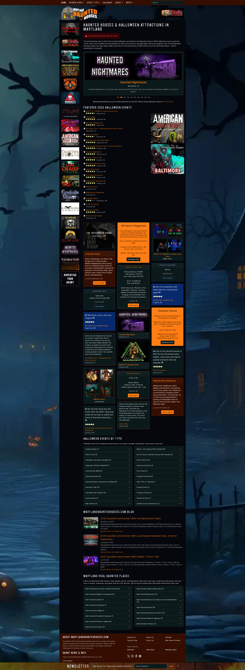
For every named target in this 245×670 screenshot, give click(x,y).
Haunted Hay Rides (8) (93, 471)
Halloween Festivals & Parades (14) (98, 460)
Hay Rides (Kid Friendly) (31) (95, 493)
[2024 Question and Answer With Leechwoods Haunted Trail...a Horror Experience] (90, 540)
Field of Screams (92, 134)
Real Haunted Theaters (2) (146, 624)
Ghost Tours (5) (91, 454)
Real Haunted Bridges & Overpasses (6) (99, 594)
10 (149, 97)
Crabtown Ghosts (92, 204)
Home (63, 2)
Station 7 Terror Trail (133, 82)
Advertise (130, 650)
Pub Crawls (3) (142, 471)
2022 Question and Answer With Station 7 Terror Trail (129, 556)
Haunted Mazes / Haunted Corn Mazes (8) (101, 482)
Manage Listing (170, 650)
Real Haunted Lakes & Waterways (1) (150, 589)
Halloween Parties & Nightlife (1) (97, 465)
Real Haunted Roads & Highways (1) (150, 618)
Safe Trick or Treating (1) (146, 482)
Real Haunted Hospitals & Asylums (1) (99, 616)
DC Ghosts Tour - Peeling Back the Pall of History (104, 129)
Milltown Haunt (91, 187)
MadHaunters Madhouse (95, 192)
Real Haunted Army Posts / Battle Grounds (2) (102, 589)
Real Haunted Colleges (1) (94, 610)
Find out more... (168, 102)
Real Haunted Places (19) (146, 607)
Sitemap (168, 637)
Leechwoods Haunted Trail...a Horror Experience (104, 146)
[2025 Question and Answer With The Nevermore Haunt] (90, 522)
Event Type (92, 2)
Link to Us (150, 640)
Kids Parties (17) (91, 504)
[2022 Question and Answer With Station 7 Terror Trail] (90, 561)
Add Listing (150, 650)
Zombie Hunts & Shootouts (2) (148, 504)
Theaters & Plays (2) (144, 493)
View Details (99, 306)
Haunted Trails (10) (92, 487)
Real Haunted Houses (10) (95, 627)
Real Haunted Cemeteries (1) (96, 605)
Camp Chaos (90, 117)
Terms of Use (132, 640)
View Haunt (133, 305)
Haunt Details (99, 283)
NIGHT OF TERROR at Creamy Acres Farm (102, 111)
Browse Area (75, 2)
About (118, 2)
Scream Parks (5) (143, 487)
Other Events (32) (143, 460)
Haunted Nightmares (93, 152)
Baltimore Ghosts (92, 210)
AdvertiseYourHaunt (70, 278)
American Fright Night (94, 216)
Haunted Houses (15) (93, 476)
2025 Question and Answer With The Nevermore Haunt (130, 518)
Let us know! (67, 661)
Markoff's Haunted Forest (95, 163)
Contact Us (131, 637)
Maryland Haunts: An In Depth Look (111, 531)
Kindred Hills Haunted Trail (95, 181)
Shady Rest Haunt (92, 169)
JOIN (171, 666)
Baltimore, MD (99, 236)
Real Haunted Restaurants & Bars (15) (151, 613)
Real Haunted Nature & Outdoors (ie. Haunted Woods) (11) (157, 601)
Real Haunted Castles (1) (94, 600)
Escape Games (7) (92, 449)
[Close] (178, 666)
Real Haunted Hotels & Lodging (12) (98, 621)
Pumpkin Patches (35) (145, 476)
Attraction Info (133, 259)
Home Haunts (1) (91, 498)
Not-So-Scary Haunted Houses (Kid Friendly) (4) (155, 454)
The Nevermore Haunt (94, 175)
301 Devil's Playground (94, 123)
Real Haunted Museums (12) (147, 594)
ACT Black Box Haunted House (97, 140)
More (128, 2)
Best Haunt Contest (172, 640)
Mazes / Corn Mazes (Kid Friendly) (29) (151, 449)
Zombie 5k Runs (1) (144, 498)
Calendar (107, 2)
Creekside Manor (92, 198)
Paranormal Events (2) (145, 465)
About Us (149, 637)
